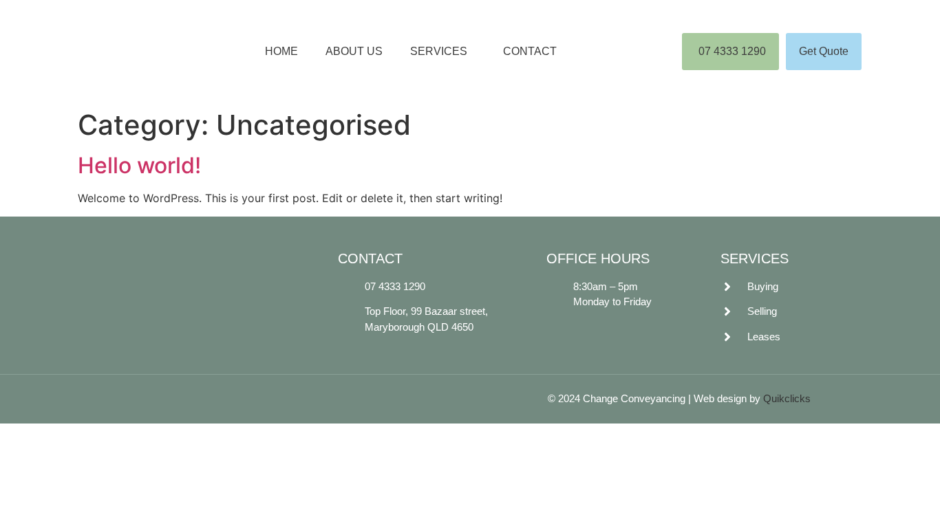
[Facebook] (241, 299)
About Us (354, 51)
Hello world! (139, 165)
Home (281, 51)
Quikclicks (787, 398)
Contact (530, 51)
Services (438, 51)
